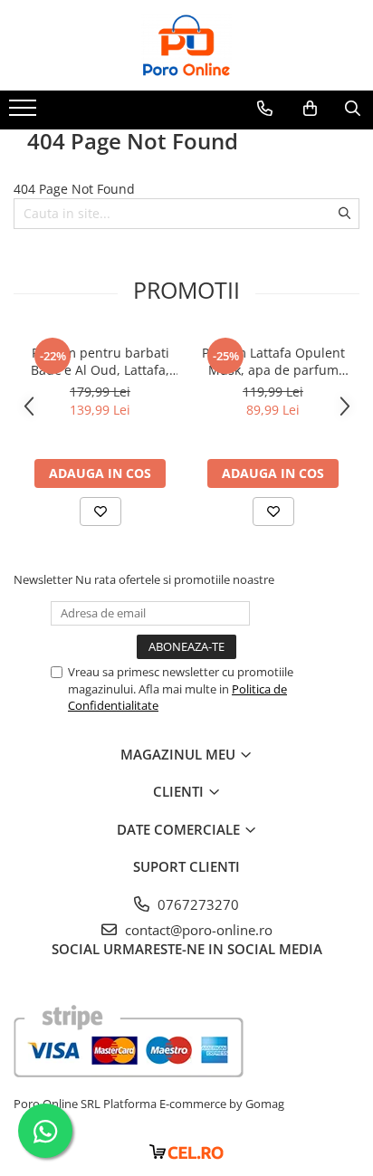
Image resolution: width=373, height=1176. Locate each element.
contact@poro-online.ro (197, 930)
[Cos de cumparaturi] (310, 109)
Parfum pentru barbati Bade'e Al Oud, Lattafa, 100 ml (100, 361)
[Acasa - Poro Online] (186, 45)
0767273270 (196, 904)
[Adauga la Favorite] (100, 511)
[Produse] (25, 113)
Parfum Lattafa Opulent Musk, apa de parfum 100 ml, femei (273, 361)
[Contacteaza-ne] (264, 109)
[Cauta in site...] (352, 109)
